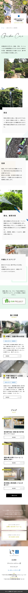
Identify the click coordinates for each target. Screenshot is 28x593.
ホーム (2, 27)
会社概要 (14, 560)
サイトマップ (14, 567)
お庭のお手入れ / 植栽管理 (10, 341)
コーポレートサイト (13, 570)
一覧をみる (14, 495)
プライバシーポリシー (13, 563)
